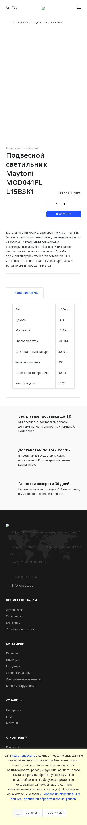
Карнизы (12, 653)
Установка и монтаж (20, 629)
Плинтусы (13, 660)
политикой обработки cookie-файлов (50, 799)
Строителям (14, 616)
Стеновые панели (18, 673)
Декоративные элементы (23, 679)
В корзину (63, 214)
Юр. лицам (13, 623)
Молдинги (13, 666)
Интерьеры (14, 710)
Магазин (12, 723)
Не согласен (55, 812)
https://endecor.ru (23, 755)
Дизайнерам (14, 610)
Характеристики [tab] (27, 293)
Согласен (33, 812)
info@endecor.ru (22, 585)
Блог (9, 716)
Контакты (13, 747)
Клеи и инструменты (20, 686)
